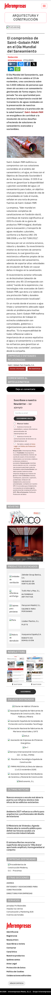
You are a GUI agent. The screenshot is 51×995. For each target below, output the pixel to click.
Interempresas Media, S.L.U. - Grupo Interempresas (29, 992)
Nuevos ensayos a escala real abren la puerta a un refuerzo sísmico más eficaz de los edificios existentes (25, 800)
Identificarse (12, 932)
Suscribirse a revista (16, 944)
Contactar (11, 948)
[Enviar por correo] (21, 64)
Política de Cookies (15, 971)
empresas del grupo (19, 473)
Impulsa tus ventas (15, 909)
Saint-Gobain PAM (34, 112)
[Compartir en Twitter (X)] (34, 64)
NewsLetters (12, 940)
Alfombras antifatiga (27, 595)
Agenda (10, 883)
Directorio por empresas (19, 893)
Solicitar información (17, 369)
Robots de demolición (28, 639)
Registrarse (12, 936)
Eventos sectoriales (15, 915)
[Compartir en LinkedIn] (11, 69)
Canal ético (12, 952)
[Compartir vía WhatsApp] (17, 69)
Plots (25, 624)
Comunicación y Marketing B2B (20, 912)
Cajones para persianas (29, 610)
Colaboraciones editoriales (19, 975)
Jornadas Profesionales (16, 906)
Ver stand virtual (35, 369)
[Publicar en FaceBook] (27, 64)
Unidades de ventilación (28, 582)
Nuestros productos (16, 956)
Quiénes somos (13, 959)
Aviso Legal (12, 963)
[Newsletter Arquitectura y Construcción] (16, 669)
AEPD (14, 492)
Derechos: (26, 475)
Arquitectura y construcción (25, 18)
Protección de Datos (16, 967)
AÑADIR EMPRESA (16, 983)
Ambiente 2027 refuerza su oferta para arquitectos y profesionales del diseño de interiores (25, 814)
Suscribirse (26, 692)
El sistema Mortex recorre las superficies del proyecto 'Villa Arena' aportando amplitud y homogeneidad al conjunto (25, 846)
